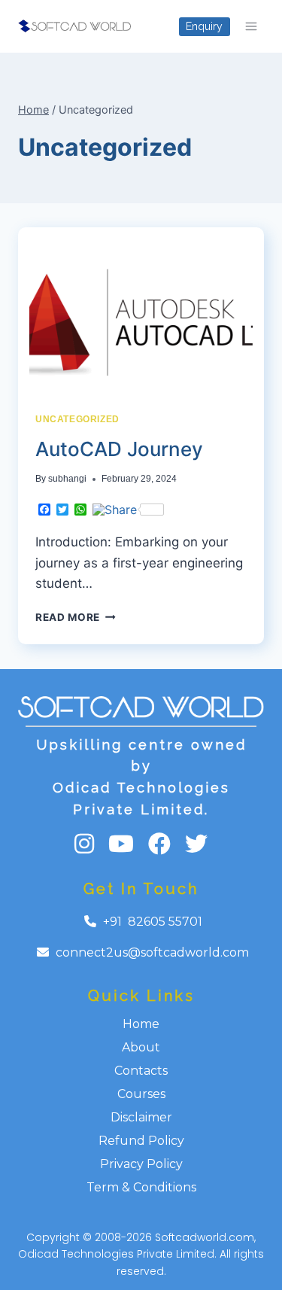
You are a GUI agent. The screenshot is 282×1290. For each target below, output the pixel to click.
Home (141, 1024)
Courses (141, 1094)
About (141, 1047)
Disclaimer (141, 1117)
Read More (75, 617)
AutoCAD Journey (119, 449)
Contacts (141, 1070)
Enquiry (204, 26)
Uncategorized (77, 419)
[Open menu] (251, 26)
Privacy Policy (141, 1164)
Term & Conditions (141, 1187)
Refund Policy (141, 1140)
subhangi (67, 478)
